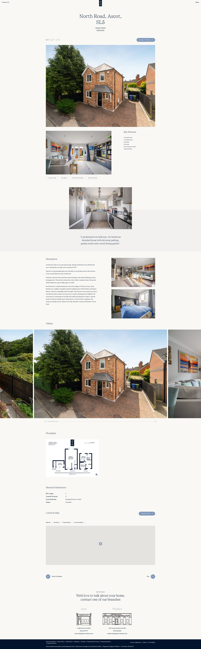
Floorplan (64, 178)
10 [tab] (148, 421)
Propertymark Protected (93, 641)
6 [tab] (105, 421)
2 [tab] (63, 421)
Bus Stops (56, 522)
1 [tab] (52, 421)
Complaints (76, 641)
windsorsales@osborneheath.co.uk (117, 633)
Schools (48, 522)
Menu (197, 2)
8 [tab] (127, 421)
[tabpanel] (100, 374)
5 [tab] (95, 421)
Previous (45, 421)
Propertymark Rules (105, 641)
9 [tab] (137, 421)
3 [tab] (74, 421)
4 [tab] (84, 421)
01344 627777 (84, 631)
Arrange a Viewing (144, 40)
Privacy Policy (60, 641)
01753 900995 (117, 631)
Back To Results (57, 576)
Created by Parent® (51, 643)
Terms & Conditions (51, 641)
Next (155, 421)
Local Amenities (78, 522)
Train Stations (66, 522)
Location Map (52, 178)
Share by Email (92, 178)
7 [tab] (116, 421)
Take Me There (145, 513)
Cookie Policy (68, 641)
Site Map (83, 641)
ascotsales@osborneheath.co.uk (84, 633)
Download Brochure (77, 178)
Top (148, 576)
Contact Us (5, 2)
